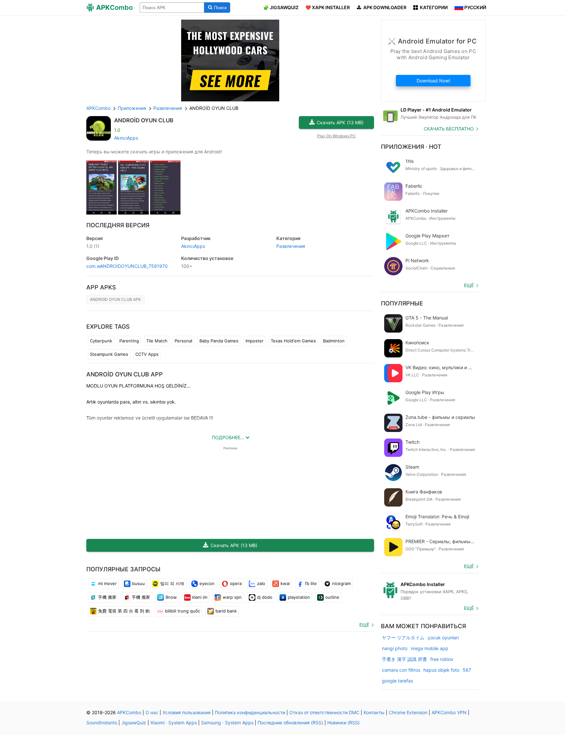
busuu (138, 583)
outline (332, 597)
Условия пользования (187, 712)
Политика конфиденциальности (250, 712)
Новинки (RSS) (343, 722)
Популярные (402, 303)
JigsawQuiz (133, 722)
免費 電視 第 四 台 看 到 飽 (124, 610)
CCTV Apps (147, 354)
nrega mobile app (429, 648)
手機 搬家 (107, 597)
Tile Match (156, 340)
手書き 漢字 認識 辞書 (404, 659)
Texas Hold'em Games (293, 340)
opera (236, 583)
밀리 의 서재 (172, 583)
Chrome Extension (408, 712)
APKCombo (98, 108)
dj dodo (264, 597)
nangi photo (394, 648)
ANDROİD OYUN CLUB (143, 120)
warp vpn (232, 597)
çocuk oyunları (443, 637)
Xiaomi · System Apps (173, 722)
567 (467, 670)
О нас (152, 712)
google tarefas (397, 680)
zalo (261, 583)
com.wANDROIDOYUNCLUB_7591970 (127, 266)
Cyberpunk (101, 340)
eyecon (206, 583)
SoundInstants (101, 722)
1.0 (92, 246)
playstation (299, 597)
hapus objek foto (441, 670)
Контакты (374, 712)
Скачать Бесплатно (449, 128)
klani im (199, 597)
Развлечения (290, 246)
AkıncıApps (126, 138)
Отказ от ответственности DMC (324, 712)
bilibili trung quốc (182, 610)
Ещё (364, 625)
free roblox (442, 659)
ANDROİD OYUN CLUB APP (124, 374)
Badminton (334, 340)
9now (171, 597)
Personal (183, 340)
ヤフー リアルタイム (403, 637)
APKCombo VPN (449, 712)
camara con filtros (401, 670)
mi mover (107, 583)
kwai (285, 583)
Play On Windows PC (336, 135)
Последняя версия (117, 225)
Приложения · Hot (411, 146)
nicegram (341, 583)
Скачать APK (340, 122)
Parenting (129, 340)
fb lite (311, 583)
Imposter (255, 340)
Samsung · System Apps (227, 722)
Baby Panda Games (218, 340)
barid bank (226, 610)
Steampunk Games (109, 354)
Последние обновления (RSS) (290, 722)
